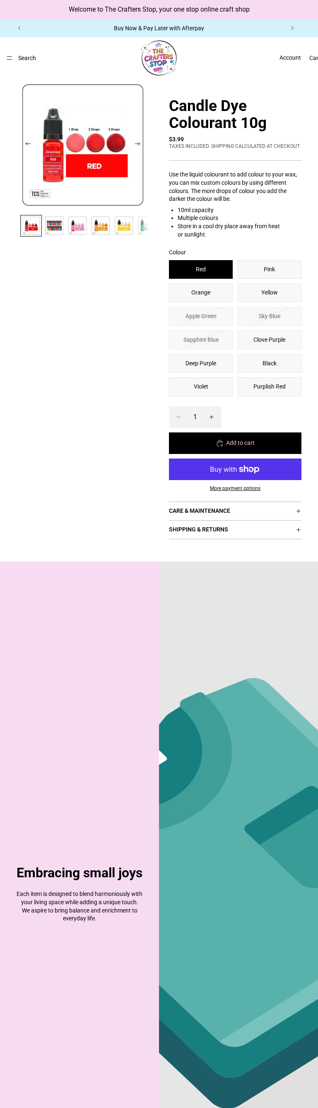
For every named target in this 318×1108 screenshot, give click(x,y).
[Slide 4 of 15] (101, 226)
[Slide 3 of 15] (77, 226)
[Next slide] (292, 28)
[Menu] (9, 58)
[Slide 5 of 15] (124, 226)
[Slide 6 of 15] (147, 226)
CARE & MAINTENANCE (199, 510)
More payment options (235, 488)
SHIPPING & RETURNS (198, 529)
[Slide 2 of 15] (54, 226)
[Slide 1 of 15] (31, 226)
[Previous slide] (19, 28)
